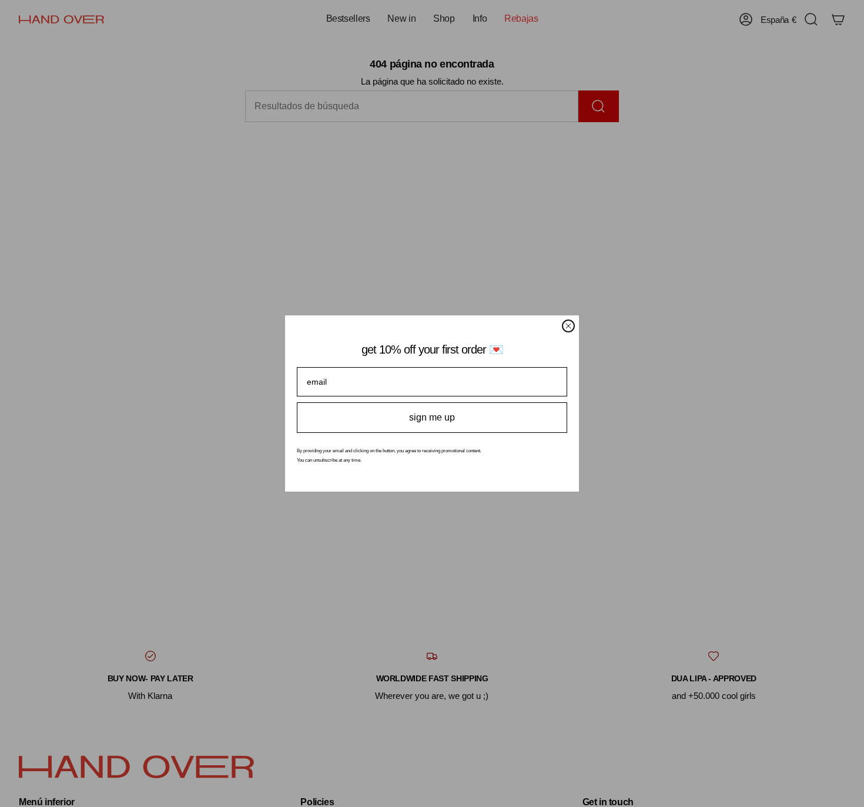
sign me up (432, 417)
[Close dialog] (568, 326)
